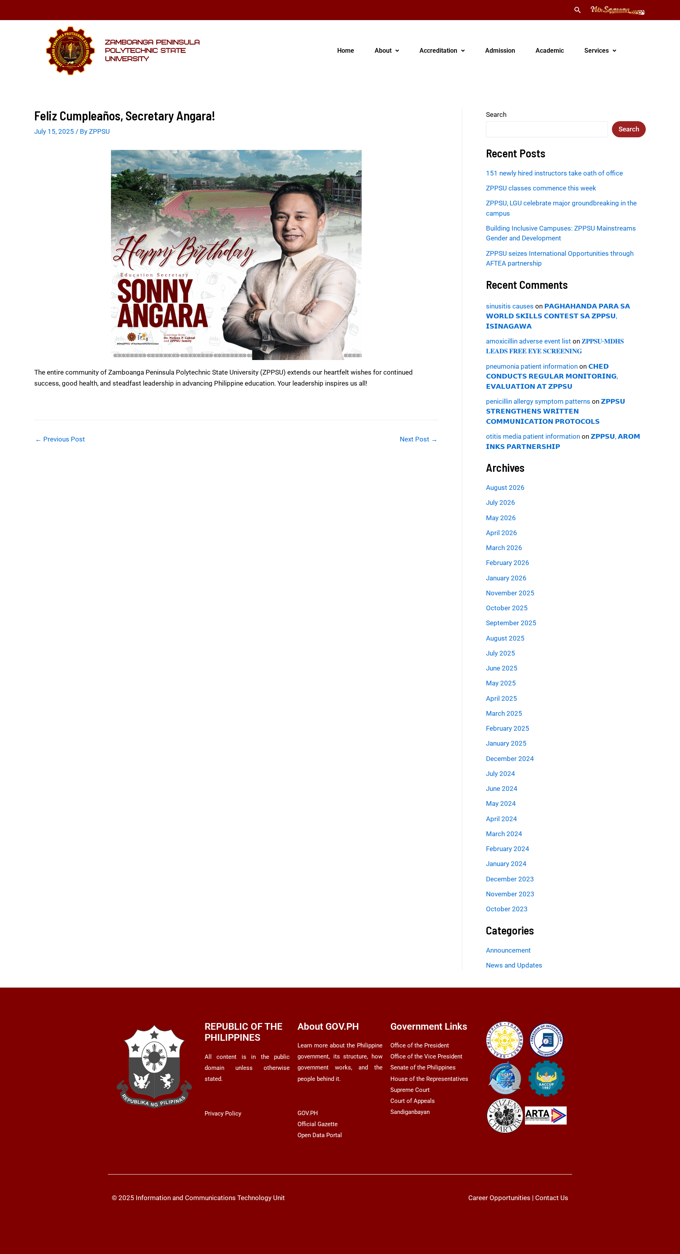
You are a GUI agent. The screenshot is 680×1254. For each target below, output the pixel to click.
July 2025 (500, 653)
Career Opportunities (499, 1198)
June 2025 (501, 668)
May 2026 (501, 518)
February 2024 (507, 849)
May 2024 (501, 803)
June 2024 (501, 788)
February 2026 (507, 563)
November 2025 (510, 593)
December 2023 (510, 879)
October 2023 (507, 909)
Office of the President (419, 1045)
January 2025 (506, 743)
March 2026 (504, 548)
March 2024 (504, 834)
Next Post (419, 439)
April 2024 (501, 819)
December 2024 (510, 759)
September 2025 (511, 623)
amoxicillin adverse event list (528, 341)
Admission (500, 50)
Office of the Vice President (426, 1056)
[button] (577, 10)
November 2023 (510, 894)
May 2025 (501, 683)
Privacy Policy (223, 1113)
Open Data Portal (320, 1135)
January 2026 (506, 578)
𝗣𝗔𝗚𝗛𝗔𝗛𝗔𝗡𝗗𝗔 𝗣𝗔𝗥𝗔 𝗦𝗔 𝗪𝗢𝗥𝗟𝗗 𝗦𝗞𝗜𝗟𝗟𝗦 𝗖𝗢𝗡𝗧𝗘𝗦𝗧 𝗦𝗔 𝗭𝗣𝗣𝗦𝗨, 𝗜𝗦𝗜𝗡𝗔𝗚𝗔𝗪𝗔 (558, 316)
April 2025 (501, 698)
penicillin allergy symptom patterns (538, 401)
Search (496, 114)
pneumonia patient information (532, 366)
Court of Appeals (412, 1100)
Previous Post (60, 439)
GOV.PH (308, 1113)
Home (345, 50)
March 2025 (504, 713)
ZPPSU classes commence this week (541, 188)
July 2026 (500, 502)
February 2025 (507, 728)
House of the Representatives (429, 1078)
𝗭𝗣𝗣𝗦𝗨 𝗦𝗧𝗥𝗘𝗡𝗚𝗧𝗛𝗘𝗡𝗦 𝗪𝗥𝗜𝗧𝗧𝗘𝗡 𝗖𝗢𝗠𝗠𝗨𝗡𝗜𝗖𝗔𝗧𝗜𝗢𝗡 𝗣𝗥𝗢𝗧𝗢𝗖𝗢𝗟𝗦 (555, 411)
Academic (550, 50)
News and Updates (514, 965)
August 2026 (505, 487)
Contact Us (551, 1198)
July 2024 (500, 774)
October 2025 (507, 608)
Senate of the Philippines (423, 1067)
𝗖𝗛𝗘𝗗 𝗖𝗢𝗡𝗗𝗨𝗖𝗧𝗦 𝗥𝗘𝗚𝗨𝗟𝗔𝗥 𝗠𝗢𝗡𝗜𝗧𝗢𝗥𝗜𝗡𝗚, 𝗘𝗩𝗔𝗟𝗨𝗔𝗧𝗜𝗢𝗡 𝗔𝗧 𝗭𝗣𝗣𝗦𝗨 (552, 376)
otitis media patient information (533, 436)
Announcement (508, 950)
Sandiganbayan (410, 1111)
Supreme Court (410, 1089)
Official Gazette (318, 1124)
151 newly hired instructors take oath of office (554, 173)
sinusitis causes (510, 306)
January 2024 (506, 864)
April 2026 (501, 533)
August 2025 (505, 638)
